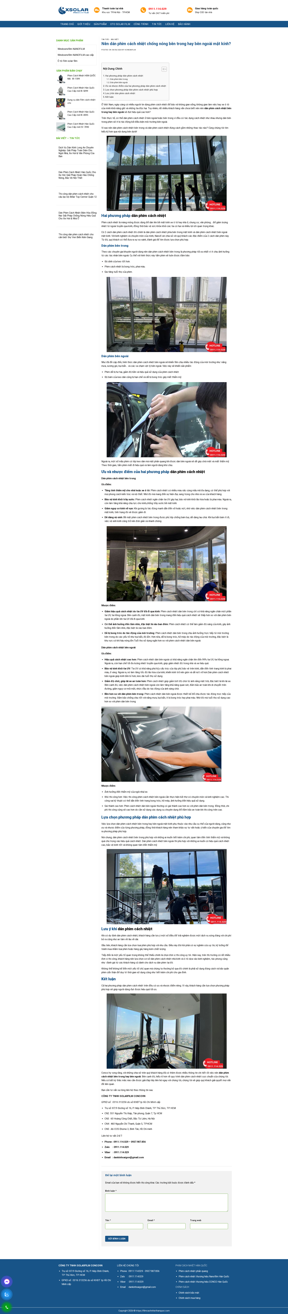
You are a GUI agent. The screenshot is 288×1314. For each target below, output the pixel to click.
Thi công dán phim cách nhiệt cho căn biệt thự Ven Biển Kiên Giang (76, 236)
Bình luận (111, 1191)
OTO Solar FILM (120, 24)
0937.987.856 (138, 1141)
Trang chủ (67, 24)
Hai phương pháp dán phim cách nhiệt (124, 76)
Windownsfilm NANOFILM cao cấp (76, 55)
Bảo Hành (184, 24)
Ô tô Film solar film (67, 61)
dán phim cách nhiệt (215, 108)
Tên (108, 1220)
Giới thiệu (83, 24)
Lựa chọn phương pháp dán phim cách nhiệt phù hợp (131, 90)
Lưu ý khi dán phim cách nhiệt (120, 93)
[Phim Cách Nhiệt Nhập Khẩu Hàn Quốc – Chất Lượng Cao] (73, 10)
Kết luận (109, 97)
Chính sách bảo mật (189, 1292)
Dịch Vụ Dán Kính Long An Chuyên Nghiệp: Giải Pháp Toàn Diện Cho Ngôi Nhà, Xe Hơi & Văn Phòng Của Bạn (76, 152)
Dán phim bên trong (119, 79)
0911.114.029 (121, 1141)
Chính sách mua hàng (189, 1298)
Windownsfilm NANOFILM (71, 49)
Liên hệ (169, 24)
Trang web (195, 1220)
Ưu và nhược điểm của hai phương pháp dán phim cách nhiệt (135, 86)
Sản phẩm (100, 24)
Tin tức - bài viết (110, 39)
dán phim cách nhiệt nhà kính (165, 958)
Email (151, 1220)
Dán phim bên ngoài (119, 82)
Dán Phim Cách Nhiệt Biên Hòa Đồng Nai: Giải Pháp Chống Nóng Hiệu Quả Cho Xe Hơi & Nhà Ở (77, 215)
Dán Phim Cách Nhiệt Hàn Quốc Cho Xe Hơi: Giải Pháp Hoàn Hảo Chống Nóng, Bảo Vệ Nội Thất (77, 175)
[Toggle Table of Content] (162, 69)
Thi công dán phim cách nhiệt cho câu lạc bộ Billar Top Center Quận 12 (77, 195)
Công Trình (141, 24)
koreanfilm (130, 50)
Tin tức (157, 24)
